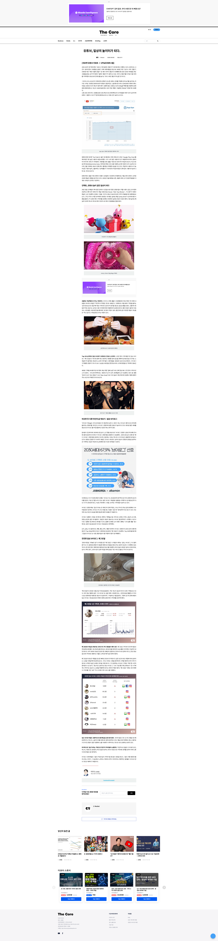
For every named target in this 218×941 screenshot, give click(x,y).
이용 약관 (111, 924)
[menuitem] (104, 35)
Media (111, 35)
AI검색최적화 (88, 41)
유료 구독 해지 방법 (132, 920)
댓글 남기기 (119, 57)
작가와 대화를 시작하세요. (110, 819)
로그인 (149, 29)
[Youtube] (59, 933)
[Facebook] (62, 933)
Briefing (97, 41)
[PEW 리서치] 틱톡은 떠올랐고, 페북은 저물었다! (69, 855)
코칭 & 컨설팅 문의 (113, 927)
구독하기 (157, 29)
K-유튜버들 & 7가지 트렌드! (93, 854)
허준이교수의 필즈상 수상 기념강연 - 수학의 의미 (148, 855)
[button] (164, 887)
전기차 (80, 41)
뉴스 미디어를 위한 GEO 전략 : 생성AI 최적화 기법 (146, 889)
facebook (106, 780)
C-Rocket (102, 57)
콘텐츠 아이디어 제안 (133, 922)
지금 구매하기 (71, 899)
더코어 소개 (111, 917)
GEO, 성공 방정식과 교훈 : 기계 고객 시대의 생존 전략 (121, 889)
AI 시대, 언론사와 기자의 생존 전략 (71, 889)
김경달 (60, 859)
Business (104, 35)
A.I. (116, 35)
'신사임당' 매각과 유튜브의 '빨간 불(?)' (121, 855)
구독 (131, 793)
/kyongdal (112, 780)
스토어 (105, 41)
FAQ (129, 917)
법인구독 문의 (112, 920)
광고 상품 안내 (112, 922)
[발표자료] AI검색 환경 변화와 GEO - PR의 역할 (95, 889)
